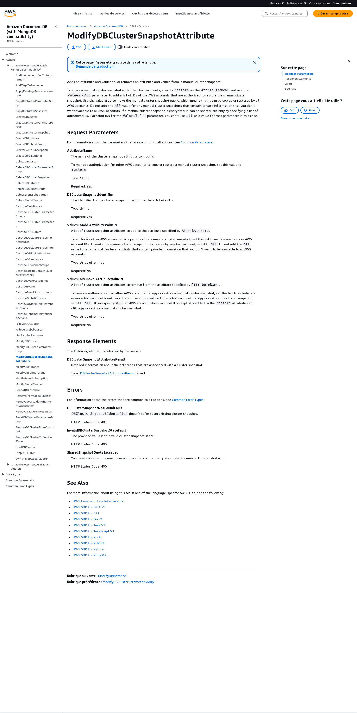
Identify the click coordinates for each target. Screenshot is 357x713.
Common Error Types (187, 400)
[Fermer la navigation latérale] (56, 26)
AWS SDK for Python (88, 549)
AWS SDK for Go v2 (87, 519)
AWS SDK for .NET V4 (89, 507)
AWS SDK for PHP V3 (88, 543)
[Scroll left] (69, 13)
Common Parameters (197, 142)
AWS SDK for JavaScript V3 (93, 531)
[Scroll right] (212, 13)
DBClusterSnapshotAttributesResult (107, 373)
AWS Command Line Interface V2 (98, 501)
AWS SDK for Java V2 (89, 525)
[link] (139, 26)
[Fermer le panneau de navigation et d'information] (349, 61)
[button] (94, 66)
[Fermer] (254, 62)
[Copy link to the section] (63, 132)
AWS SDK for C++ (86, 513)
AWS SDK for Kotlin (87, 537)
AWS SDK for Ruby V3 (89, 555)
